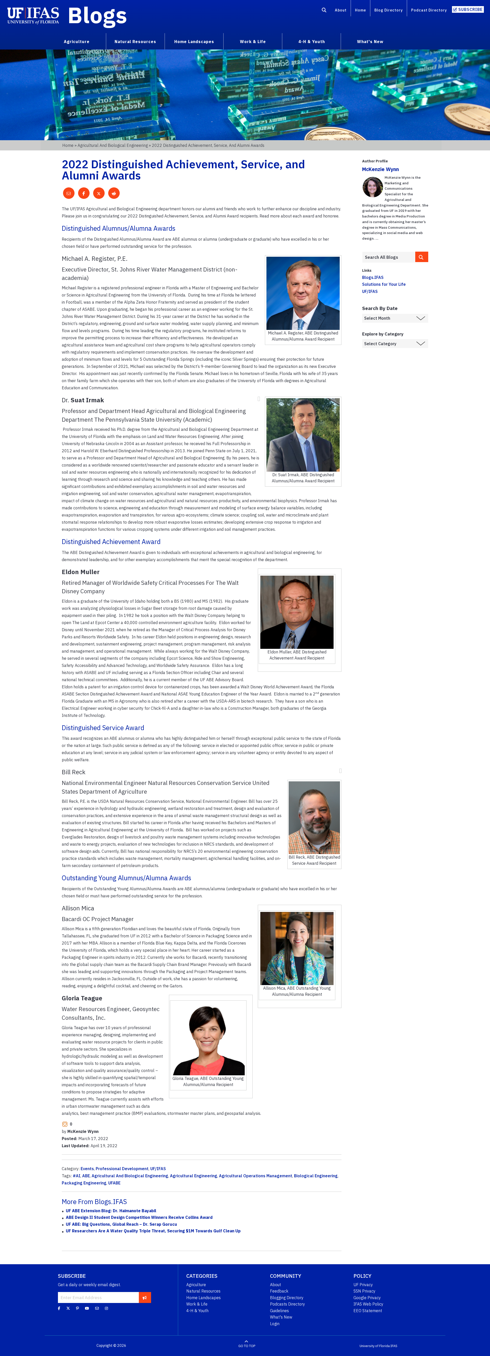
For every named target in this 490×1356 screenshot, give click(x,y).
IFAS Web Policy (368, 1304)
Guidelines (279, 1310)
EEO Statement (367, 1310)
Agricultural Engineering (193, 1175)
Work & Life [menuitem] (253, 41)
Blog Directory (388, 10)
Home (360, 10)
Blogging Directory (286, 1297)
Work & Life (196, 1304)
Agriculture (196, 1284)
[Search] (324, 11)
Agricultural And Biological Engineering (130, 1175)
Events (87, 1168)
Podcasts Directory (287, 1304)
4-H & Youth (197, 1310)
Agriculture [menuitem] (77, 41)
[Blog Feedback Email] (97, 1308)
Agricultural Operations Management (255, 1175)
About (341, 10)
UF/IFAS (158, 1168)
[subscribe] (144, 1297)
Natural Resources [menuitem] (135, 41)
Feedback (279, 1291)
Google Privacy (367, 1297)
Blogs (97, 14)
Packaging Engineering (84, 1182)
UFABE (114, 1182)
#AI (76, 1175)
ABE (86, 1175)
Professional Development (122, 1168)
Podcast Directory (429, 10)
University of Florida (375, 1346)
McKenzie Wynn (380, 169)
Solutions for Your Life (384, 284)
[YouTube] (87, 1308)
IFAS (393, 1346)
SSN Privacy (364, 1291)
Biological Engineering (316, 1175)
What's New (281, 1317)
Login (274, 1323)
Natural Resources (203, 1291)
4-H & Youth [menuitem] (311, 41)
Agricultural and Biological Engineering (113, 145)
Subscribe (470, 9)
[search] (421, 257)
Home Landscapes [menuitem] (194, 41)
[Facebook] (59, 1308)
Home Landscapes (203, 1297)
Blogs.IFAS (373, 277)
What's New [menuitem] (370, 41)
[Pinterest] (77, 1308)
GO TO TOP (246, 1346)
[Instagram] (106, 1308)
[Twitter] (68, 1308)
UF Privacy (363, 1284)
